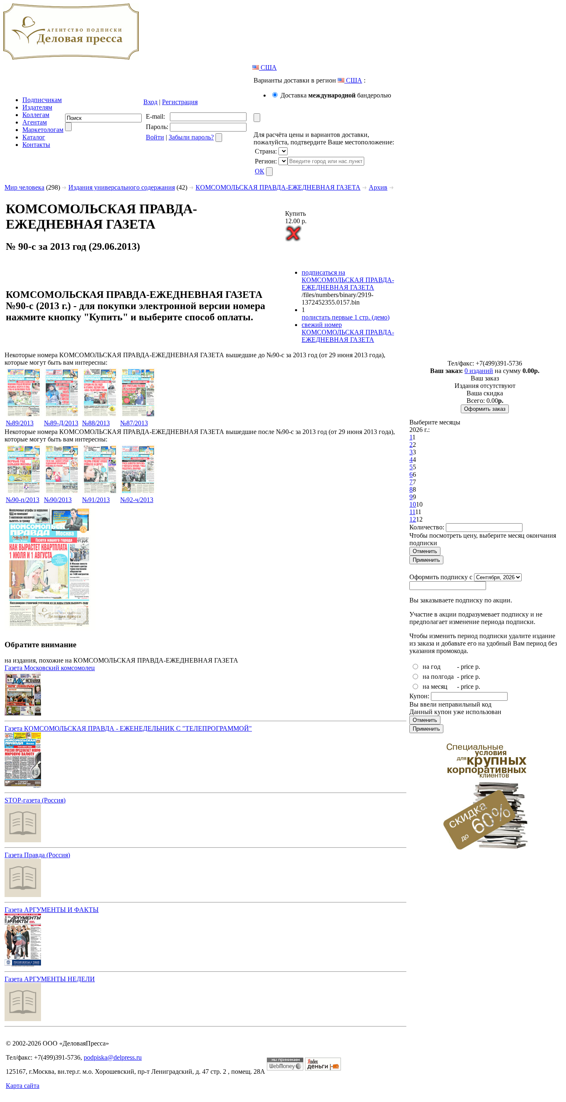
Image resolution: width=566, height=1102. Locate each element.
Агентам (34, 122)
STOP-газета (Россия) (35, 800)
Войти (155, 137)
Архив (378, 187)
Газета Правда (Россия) (37, 854)
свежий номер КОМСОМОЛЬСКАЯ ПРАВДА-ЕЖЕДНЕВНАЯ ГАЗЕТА (348, 332)
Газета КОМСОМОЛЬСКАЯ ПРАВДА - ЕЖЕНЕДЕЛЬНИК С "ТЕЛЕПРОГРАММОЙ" (128, 728)
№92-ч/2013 (136, 499)
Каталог (33, 137)
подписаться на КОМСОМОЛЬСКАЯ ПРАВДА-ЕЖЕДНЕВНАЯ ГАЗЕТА (348, 280)
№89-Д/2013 (61, 423)
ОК (259, 171)
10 (412, 504)
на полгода (438, 676)
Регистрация (180, 101)
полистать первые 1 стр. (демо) (345, 317)
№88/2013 (96, 423)
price (467, 666)
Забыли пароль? (191, 137)
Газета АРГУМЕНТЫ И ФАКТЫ (52, 909)
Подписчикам (42, 99)
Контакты (36, 144)
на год (431, 666)
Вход (150, 101)
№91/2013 (96, 499)
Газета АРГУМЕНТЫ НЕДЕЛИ (50, 979)
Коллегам (35, 114)
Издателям (37, 107)
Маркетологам (42, 129)
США (268, 67)
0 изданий (478, 370)
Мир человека (24, 187)
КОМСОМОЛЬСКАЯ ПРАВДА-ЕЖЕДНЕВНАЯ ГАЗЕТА (278, 187)
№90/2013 (58, 499)
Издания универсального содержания (121, 187)
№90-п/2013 (22, 499)
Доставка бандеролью (336, 95)
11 (412, 511)
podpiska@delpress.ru (113, 1057)
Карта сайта (22, 1085)
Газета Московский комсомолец (50, 667)
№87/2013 (134, 423)
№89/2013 (20, 423)
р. (477, 666)
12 (412, 519)
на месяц (435, 686)
